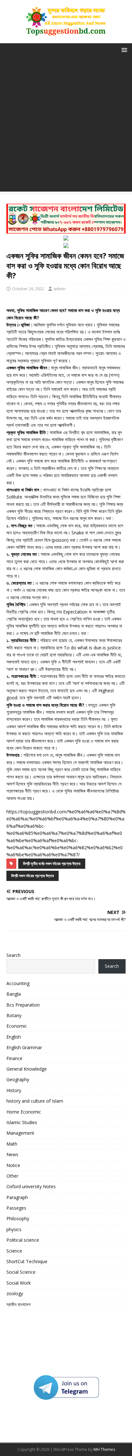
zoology (14, 1293)
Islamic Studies (21, 1122)
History (13, 1090)
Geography (17, 1079)
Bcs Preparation (23, 1005)
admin (60, 289)
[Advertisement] (66, 126)
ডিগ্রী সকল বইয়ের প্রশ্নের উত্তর (32, 875)
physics (13, 1229)
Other (12, 1176)
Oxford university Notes (31, 1186)
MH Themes (104, 1449)
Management (20, 1133)
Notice (13, 1165)
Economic (16, 1026)
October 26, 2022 (28, 289)
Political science (22, 1240)
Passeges (16, 1208)
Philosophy (17, 1218)
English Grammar (24, 1047)
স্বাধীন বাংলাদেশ (18, 1304)
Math (11, 1144)
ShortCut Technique (26, 1261)
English (13, 1037)
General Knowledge (26, 1069)
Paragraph (17, 1197)
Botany (13, 1015)
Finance (14, 1058)
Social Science (21, 1272)
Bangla (13, 994)
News (12, 1154)
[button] (123, 49)
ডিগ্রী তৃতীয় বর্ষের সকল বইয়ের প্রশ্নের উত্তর (51, 863)
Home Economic (23, 1112)
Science (14, 1251)
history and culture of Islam (34, 1101)
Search (13, 955)
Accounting (17, 983)
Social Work (18, 1283)
